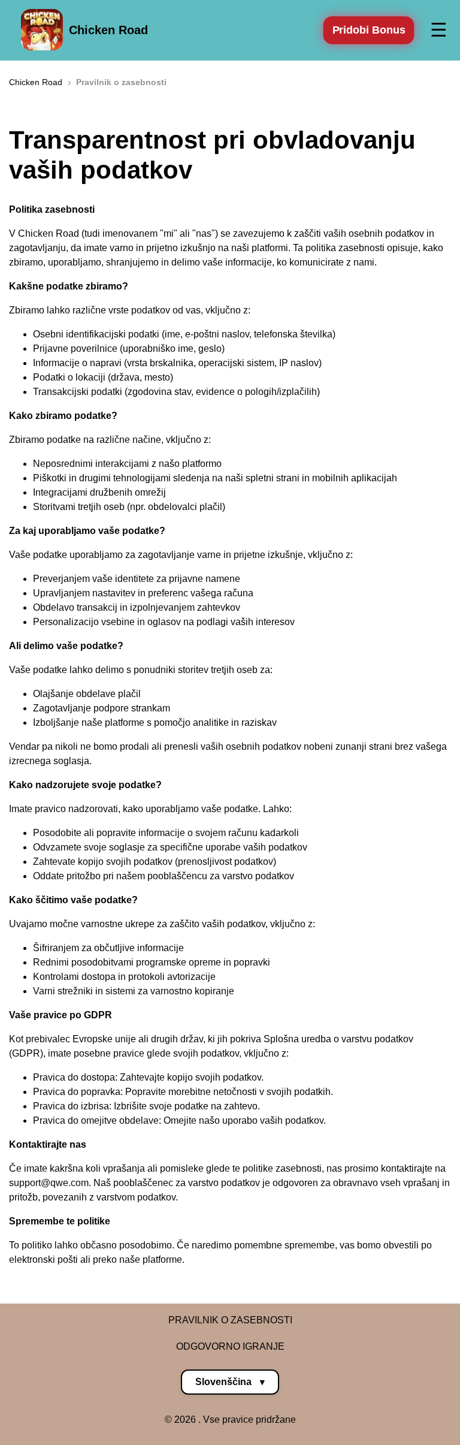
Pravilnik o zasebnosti (230, 1320)
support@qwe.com (49, 1183)
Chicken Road (108, 30)
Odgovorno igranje (230, 1346)
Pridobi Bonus (368, 30)
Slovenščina (230, 1382)
